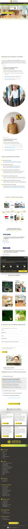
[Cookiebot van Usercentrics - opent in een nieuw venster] (24, 257)
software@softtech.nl (6, 519)
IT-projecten (6, 76)
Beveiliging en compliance (6, 468)
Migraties (4, 473)
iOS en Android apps (5, 491)
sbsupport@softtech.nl (6, 512)
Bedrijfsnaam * (3, 332)
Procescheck (4, 481)
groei (14, 167)
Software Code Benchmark (6, 490)
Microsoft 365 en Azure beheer (7, 466)
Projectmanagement (5, 472)
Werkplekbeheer (5, 464)
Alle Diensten (4, 453)
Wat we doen (4, 451)
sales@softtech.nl (5, 502)
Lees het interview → (6, 242)
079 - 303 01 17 (4, 511)
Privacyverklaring (15, 525)
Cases (3, 452)
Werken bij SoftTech (5, 456)
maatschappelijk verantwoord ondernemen (18, 187)
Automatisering (5, 479)
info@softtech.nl (5, 500)
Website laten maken (6, 495)
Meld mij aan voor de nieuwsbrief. (7, 348)
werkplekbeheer (7, 161)
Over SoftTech (2, 4)
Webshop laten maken (6, 494)
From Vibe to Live (5, 486)
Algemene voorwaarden (22, 525)
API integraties (4, 489)
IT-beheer (6, 73)
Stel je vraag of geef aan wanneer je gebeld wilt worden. (10, 341)
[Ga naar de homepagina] (14, 1)
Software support (6, 516)
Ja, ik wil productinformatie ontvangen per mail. (9, 347)
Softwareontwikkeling (8, 78)
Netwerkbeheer (5, 469)
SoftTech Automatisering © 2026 (7, 525)
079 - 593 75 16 (4, 503)
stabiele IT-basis (17, 166)
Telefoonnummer (4, 338)
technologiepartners (10, 149)
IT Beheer (4, 461)
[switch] (11, 266)
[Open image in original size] (14, 442)
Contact (25, 3)
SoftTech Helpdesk (5, 465)
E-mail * (2, 335)
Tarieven (3, 455)
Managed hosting (5, 470)
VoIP (3, 474)
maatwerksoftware (14, 161)
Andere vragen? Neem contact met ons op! (14, 397)
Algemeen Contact (6, 499)
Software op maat (5, 487)
